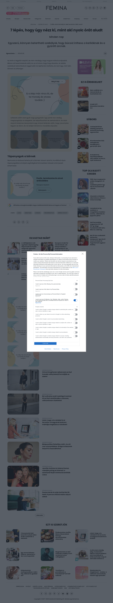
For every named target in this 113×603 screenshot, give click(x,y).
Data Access (56, 349)
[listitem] (56, 280)
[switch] (76, 284)
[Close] (83, 254)
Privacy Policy (65, 349)
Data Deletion (48, 349)
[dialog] (56, 301)
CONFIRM (45, 343)
